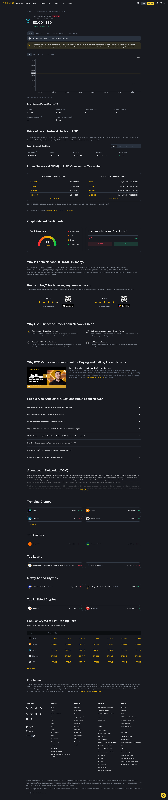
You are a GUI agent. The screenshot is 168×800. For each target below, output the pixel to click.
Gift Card (77, 726)
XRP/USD (54, 662)
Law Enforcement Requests (129, 761)
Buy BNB (100, 758)
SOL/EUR (68, 638)
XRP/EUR (68, 662)
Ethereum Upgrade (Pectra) (106, 752)
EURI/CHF (138, 650)
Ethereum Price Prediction (105, 749)
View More (53, 199)
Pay (75, 714)
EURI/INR (82, 650)
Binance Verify (125, 752)
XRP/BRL (96, 662)
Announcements (56, 714)
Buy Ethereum (102, 767)
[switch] (33, 736)
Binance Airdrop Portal (128, 758)
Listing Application (103, 711)
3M (43, 55)
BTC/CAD (124, 644)
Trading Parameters (127, 755)
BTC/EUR (68, 644)
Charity (76, 745)
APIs (122, 749)
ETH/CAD (124, 656)
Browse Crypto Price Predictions (107, 742)
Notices (53, 745)
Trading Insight (125, 723)
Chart (30, 33)
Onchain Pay (101, 720)
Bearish (100, 244)
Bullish (126, 244)
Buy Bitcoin (101, 755)
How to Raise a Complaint (129, 764)
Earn (50, 3)
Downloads (54, 748)
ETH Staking (78, 735)
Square (57, 3)
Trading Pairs (72, 33)
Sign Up (150, 3)
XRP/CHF (138, 662)
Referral (123, 711)
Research (77, 742)
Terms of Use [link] (84, 691)
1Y (48, 55)
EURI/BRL (96, 650)
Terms (52, 726)
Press (52, 720)
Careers (53, 711)
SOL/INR (82, 638)
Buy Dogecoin (102, 764)
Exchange (77, 707)
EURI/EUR (68, 650)
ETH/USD (54, 656)
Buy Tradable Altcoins (104, 771)
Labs (99, 717)
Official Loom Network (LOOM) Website (59, 210)
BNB (122, 714)
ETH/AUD (110, 656)
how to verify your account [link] (96, 377)
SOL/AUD (110, 638)
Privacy (53, 729)
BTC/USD (54, 644)
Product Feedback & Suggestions (131, 742)
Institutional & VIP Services (106, 714)
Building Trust (55, 732)
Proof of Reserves (126, 726)
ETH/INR (82, 656)
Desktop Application (57, 751)
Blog (52, 735)
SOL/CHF (138, 638)
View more (31, 668)
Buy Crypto (19, 3)
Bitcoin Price (101, 736)
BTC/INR (82, 644)
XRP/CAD (124, 662)
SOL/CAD (124, 638)
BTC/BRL (96, 644)
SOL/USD (54, 638)
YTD (52, 55)
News (52, 717)
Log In (144, 3)
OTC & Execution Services (129, 717)
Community (54, 739)
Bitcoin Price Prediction (105, 746)
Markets (27, 3)
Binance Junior (78, 720)
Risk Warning (55, 742)
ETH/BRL (96, 656)
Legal (52, 723)
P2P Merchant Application (105, 707)
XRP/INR (82, 662)
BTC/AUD (110, 644)
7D (34, 55)
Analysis (39, 33)
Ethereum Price (102, 739)
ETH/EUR (68, 656)
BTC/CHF (138, 644)
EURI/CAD (124, 650)
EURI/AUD (110, 650)
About (52, 707)
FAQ (47, 33)
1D (29, 55)
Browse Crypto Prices (104, 733)
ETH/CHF (138, 656)
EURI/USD (54, 650)
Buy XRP (100, 761)
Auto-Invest (77, 732)
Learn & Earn (102, 730)
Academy (77, 723)
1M (38, 55)
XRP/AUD (110, 662)
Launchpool (77, 729)
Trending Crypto (58, 33)
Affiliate (123, 707)
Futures (42, 3)
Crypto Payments (79, 717)
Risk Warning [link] (96, 691)
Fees (122, 746)
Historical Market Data (127, 720)
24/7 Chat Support (126, 736)
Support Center (125, 739)
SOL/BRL (96, 638)
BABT (76, 739)
